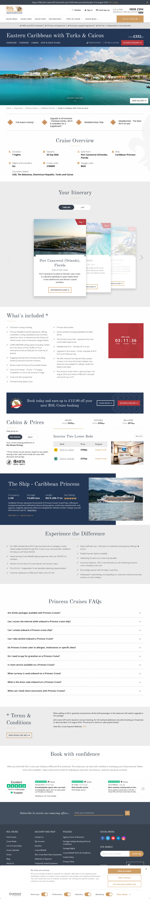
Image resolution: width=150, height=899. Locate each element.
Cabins (35, 42)
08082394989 (95, 42)
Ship (50, 42)
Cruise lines (18, 108)
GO (127, 813)
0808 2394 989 (136, 9)
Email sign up (104, 10)
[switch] (67, 894)
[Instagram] (124, 838)
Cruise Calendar (12, 850)
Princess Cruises (32, 108)
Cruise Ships (40, 19)
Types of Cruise (73, 19)
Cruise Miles (91, 19)
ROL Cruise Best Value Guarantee (48, 854)
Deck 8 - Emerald (67, 458)
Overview (11, 42)
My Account (39, 841)
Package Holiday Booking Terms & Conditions (76, 842)
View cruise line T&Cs (18, 735)
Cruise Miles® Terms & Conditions (76, 853)
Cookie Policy (68, 857)
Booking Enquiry (131, 42)
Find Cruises (11, 837)
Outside (98, 421)
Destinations (55, 19)
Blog (8, 859)
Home (8, 108)
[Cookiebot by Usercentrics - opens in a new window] (15, 894)
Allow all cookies (124, 871)
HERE (84, 726)
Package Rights (69, 848)
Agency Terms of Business (73, 837)
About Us (10, 863)
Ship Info (9, 515)
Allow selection (124, 878)
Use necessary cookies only (124, 884)
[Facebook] (103, 838)
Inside (68, 421)
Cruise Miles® (40, 850)
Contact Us (39, 837)
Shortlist (38, 846)
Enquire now (101, 449)
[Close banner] (146, 869)
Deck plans (22, 515)
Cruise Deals (12, 19)
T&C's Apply (113, 2)
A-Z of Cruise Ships (14, 846)
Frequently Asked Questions (46, 863)
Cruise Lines (26, 19)
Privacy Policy (68, 861)
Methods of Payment (43, 859)
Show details (122, 894)
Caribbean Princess (48, 108)
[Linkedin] (118, 838)
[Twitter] (108, 838)
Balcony (128, 421)
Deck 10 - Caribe (67, 449)
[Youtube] (113, 838)
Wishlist (77, 10)
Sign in (89, 10)
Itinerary (24, 42)
